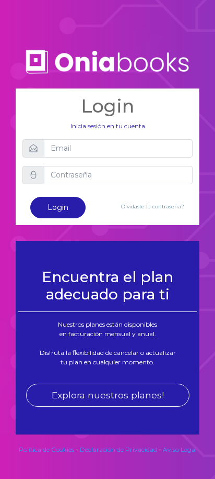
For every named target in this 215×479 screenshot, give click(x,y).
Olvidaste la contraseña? (152, 206)
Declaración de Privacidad (118, 449)
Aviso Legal (180, 449)
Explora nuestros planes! (108, 394)
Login (57, 207)
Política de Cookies (46, 449)
